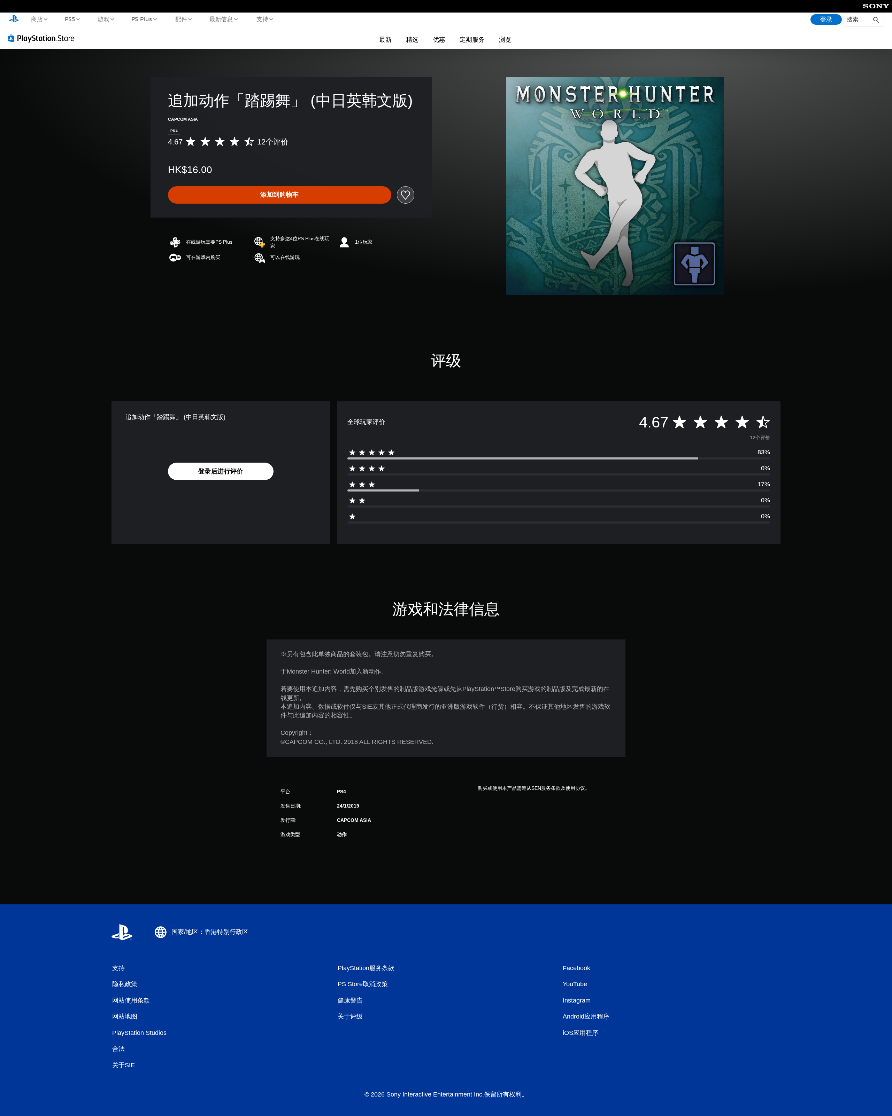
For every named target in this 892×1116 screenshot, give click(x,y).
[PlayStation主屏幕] (14, 19)
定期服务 (472, 39)
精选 (412, 39)
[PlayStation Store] (44, 38)
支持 (262, 18)
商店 (37, 18)
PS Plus (141, 18)
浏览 (505, 39)
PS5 (70, 18)
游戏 (103, 18)
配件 (181, 18)
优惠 (439, 39)
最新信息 (221, 18)
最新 (385, 39)
